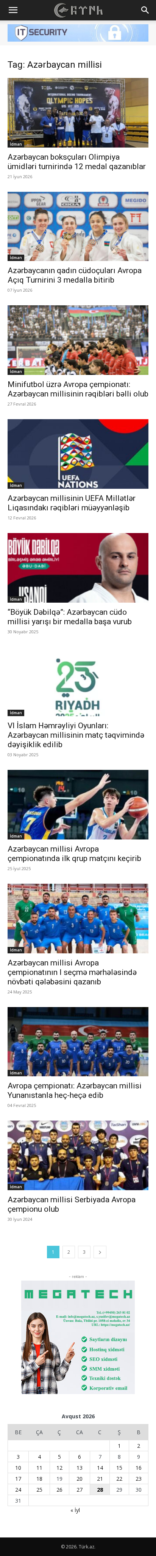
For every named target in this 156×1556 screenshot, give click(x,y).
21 (100, 1478)
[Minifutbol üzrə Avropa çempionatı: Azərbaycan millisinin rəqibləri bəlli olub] (78, 340)
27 (79, 1489)
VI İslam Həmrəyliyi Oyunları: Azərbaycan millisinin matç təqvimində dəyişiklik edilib (76, 735)
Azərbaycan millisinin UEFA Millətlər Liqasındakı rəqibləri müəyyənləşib (72, 503)
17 (18, 1478)
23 (139, 1478)
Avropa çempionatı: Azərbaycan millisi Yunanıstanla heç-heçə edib (75, 1090)
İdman (16, 144)
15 (119, 1467)
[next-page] (100, 1252)
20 (79, 1478)
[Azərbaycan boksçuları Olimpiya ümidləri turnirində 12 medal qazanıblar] (78, 113)
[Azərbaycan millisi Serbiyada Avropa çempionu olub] (78, 1155)
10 (18, 1467)
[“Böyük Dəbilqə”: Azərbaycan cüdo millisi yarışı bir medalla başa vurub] (78, 568)
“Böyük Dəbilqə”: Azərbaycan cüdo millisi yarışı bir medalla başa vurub (70, 617)
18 (39, 1478)
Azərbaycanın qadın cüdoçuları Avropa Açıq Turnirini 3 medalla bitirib (75, 275)
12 (59, 1467)
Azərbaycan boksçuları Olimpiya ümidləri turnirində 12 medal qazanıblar (77, 161)
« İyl (75, 1510)
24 (18, 1489)
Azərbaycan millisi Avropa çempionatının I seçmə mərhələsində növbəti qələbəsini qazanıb (72, 972)
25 (39, 1489)
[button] (13, 10)
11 (39, 1467)
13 (79, 1467)
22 (119, 1478)
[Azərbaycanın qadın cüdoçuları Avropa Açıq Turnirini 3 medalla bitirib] (78, 226)
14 (100, 1467)
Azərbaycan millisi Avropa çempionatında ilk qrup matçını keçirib (74, 853)
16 (139, 1467)
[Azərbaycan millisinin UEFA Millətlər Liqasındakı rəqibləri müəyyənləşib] (78, 454)
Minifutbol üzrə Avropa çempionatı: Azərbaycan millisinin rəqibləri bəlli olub (78, 389)
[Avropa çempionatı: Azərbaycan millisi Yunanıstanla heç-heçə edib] (78, 1042)
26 (59, 1489)
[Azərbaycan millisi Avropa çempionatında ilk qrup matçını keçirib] (78, 804)
